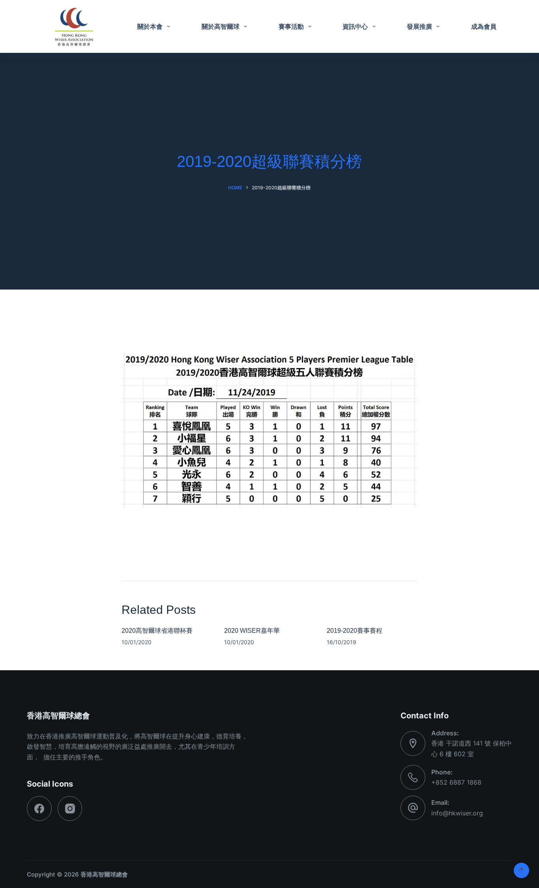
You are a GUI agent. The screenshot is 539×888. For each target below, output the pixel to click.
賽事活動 (291, 26)
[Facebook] (39, 808)
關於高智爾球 (221, 26)
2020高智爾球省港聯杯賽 (157, 630)
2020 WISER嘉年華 (252, 630)
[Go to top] (521, 870)
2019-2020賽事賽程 (354, 630)
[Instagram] (70, 808)
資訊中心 (355, 26)
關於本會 (150, 26)
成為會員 (483, 26)
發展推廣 (419, 26)
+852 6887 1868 (456, 782)
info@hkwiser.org (457, 813)
